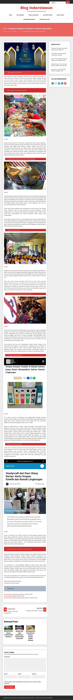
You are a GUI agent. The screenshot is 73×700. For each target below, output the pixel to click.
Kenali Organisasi (34, 15)
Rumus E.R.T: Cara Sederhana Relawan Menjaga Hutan (58, 70)
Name (6, 674)
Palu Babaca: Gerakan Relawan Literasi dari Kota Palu (58, 54)
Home (10, 15)
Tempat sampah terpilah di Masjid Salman (14, 597)
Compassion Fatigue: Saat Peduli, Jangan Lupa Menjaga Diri (59, 48)
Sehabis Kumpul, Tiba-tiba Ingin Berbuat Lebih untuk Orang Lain (59, 64)
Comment (7, 656)
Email (20, 674)
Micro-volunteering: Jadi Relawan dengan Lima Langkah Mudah (59, 59)
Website (34, 674)
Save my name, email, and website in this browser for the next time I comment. (22, 682)
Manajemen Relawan (29, 19)
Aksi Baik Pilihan (47, 15)
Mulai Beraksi (20, 15)
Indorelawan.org (45, 19)
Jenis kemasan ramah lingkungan (12, 594)
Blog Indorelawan (36, 7)
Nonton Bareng (8, 596)
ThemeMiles (49, 697)
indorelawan (11, 72)
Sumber (6, 139)
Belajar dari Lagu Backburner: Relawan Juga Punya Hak (19, 634)
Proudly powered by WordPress (27, 697)
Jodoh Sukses (60, 15)
